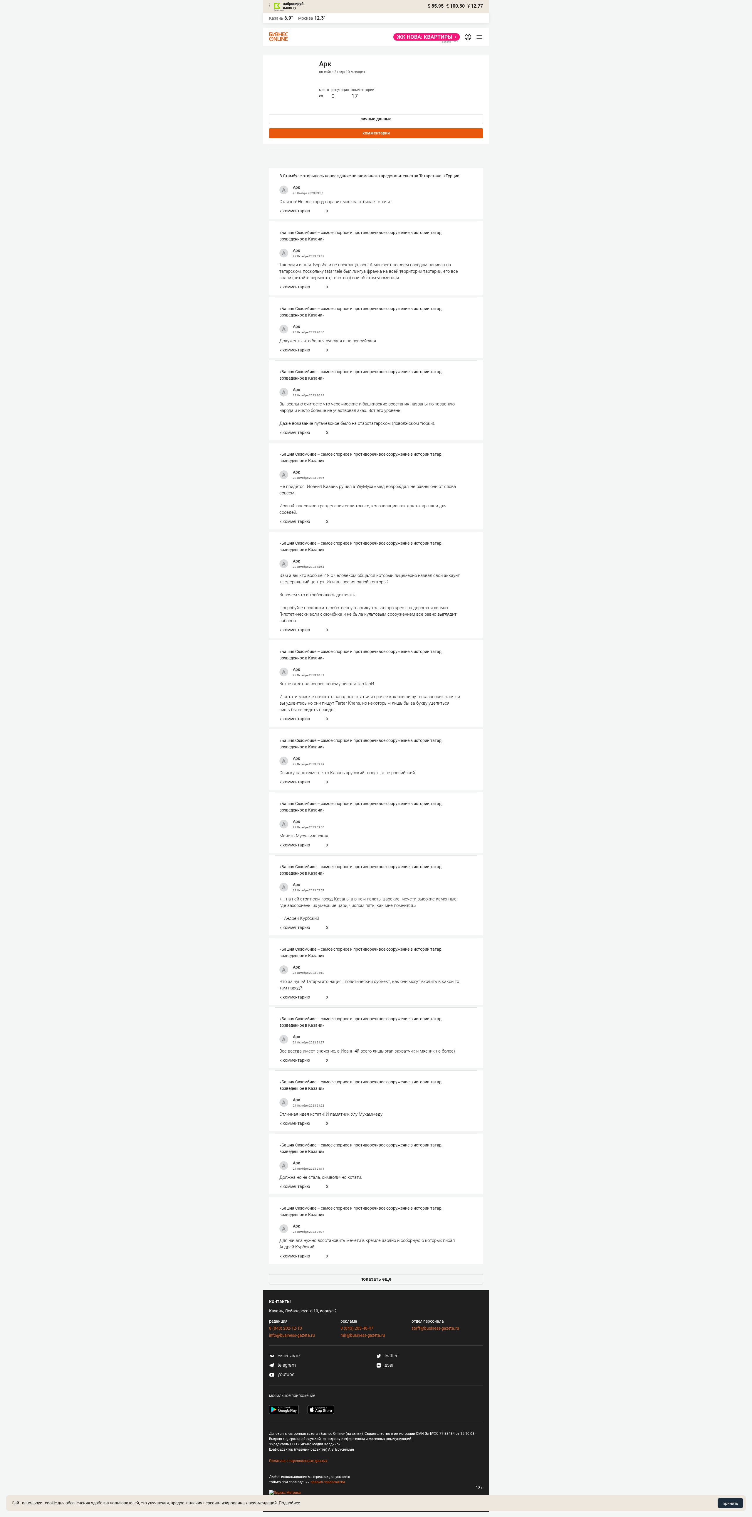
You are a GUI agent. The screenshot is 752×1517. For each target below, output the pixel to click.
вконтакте (288, 1355)
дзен (389, 1365)
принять (730, 1503)
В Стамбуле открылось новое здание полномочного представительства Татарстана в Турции (369, 176)
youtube (285, 1374)
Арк (296, 187)
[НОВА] (425, 37)
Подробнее (289, 1503)
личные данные (376, 119)
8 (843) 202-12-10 (285, 1328)
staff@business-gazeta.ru (435, 1328)
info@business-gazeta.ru (292, 1335)
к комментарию (294, 210)
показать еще (376, 1279)
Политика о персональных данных (298, 1461)
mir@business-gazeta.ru (362, 1335)
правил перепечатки (327, 1482)
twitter (390, 1355)
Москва (305, 18)
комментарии (376, 133)
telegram (286, 1365)
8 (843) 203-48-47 (356, 1328)
